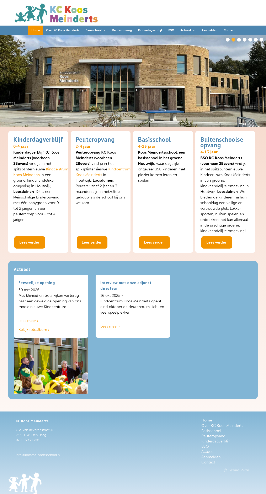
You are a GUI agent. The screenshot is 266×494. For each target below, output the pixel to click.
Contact (208, 462)
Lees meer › (28, 320)
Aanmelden (211, 457)
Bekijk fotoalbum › (33, 329)
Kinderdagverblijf (215, 441)
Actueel (207, 451)
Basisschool (211, 431)
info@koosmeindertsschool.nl (38, 455)
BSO (205, 446)
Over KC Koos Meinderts (222, 425)
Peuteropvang (213, 436)
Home (206, 420)
